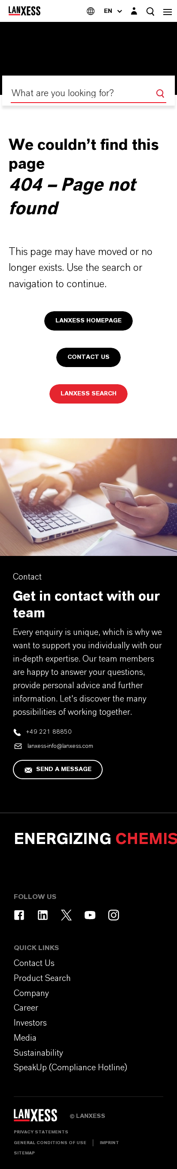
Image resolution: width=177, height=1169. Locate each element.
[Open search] (150, 11)
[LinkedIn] (42, 915)
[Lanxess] (42, 1118)
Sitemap (24, 1153)
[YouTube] (90, 915)
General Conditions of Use (50, 1143)
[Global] (90, 11)
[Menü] (167, 11)
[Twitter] (66, 915)
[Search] (160, 94)
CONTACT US (88, 357)
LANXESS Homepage (88, 321)
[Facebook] (19, 915)
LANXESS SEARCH (88, 394)
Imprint (109, 1143)
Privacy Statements (41, 1132)
